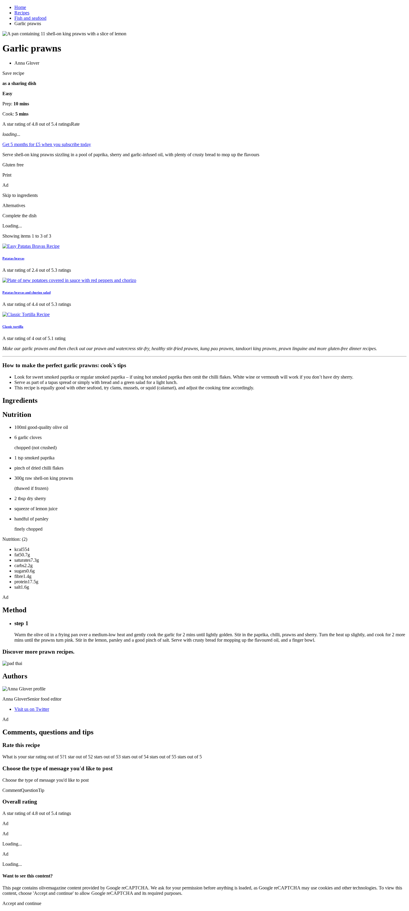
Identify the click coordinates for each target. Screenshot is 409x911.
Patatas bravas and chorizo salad (26, 292)
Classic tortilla (12, 326)
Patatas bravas (13, 258)
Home (20, 7)
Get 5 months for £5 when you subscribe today (46, 144)
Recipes (21, 12)
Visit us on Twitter (31, 709)
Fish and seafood (30, 18)
